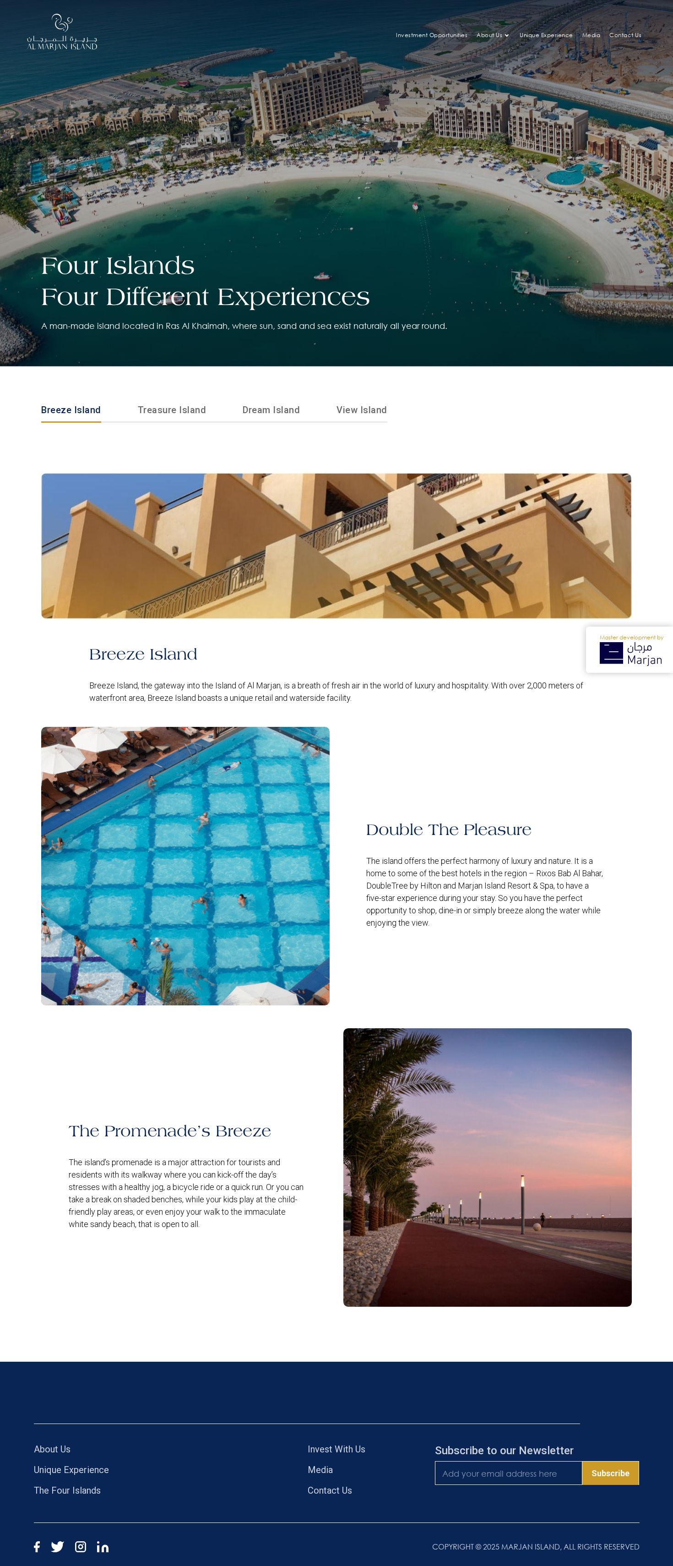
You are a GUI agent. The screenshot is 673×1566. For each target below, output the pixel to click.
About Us (489, 35)
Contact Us (625, 35)
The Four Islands (67, 1490)
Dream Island (271, 409)
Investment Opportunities (431, 35)
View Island (361, 409)
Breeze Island (71, 409)
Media (591, 35)
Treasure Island (172, 409)
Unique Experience (546, 35)
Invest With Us (336, 1449)
